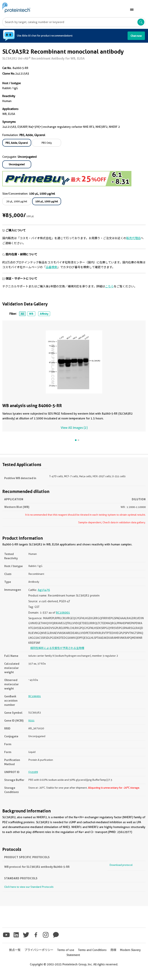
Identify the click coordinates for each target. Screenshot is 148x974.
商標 (113, 950)
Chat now (136, 35)
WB (31, 313)
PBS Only (47, 142)
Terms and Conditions (92, 950)
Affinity (44, 313)
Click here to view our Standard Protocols (28, 886)
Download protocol (121, 864)
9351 (31, 720)
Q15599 (33, 771)
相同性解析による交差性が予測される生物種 (57, 648)
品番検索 (51, 267)
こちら (109, 286)
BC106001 (63, 612)
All (22, 313)
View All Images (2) (74, 428)
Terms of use (65, 950)
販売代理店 (133, 238)
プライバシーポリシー (38, 950)
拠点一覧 (15, 950)
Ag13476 (44, 590)
